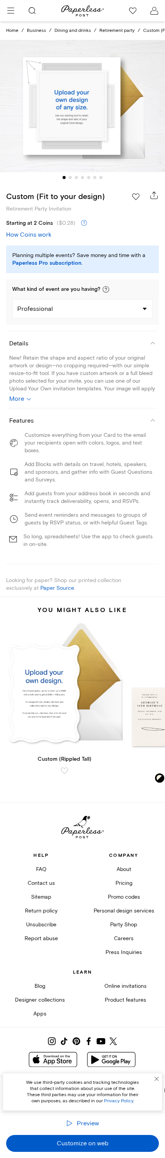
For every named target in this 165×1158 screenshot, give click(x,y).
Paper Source (57, 588)
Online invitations (125, 986)
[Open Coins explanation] (84, 223)
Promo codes (124, 897)
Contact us (41, 883)
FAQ (41, 869)
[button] (106, 289)
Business (36, 30)
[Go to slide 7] (100, 177)
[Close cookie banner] (156, 1078)
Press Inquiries (124, 952)
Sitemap (41, 897)
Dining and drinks (72, 30)
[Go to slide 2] (70, 177)
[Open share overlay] (154, 195)
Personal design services (124, 910)
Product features (125, 1000)
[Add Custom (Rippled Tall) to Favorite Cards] (64, 770)
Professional (35, 309)
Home (12, 30)
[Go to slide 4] (82, 177)
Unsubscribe (41, 924)
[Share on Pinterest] (76, 1041)
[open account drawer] (154, 10)
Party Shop (123, 924)
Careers (124, 938)
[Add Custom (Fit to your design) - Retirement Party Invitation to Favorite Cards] (135, 196)
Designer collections (40, 1000)
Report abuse (41, 938)
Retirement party (117, 30)
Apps (39, 1013)
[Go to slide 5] (88, 177)
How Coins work (28, 235)
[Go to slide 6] (94, 177)
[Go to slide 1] (64, 177)
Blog (40, 986)
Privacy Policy (118, 1101)
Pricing (124, 883)
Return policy (41, 910)
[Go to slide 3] (76, 177)
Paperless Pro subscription (46, 263)
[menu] (10, 10)
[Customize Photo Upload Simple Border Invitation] (82, 105)
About (124, 869)
